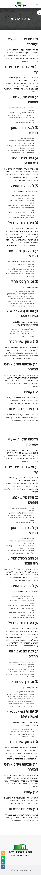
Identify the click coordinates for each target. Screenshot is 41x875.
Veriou (15, 870)
